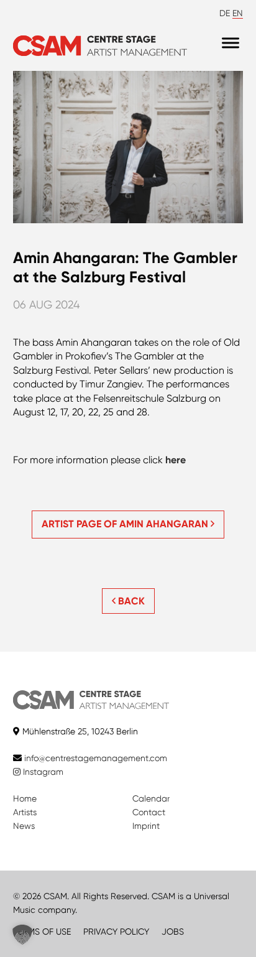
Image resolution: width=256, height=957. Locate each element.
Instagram (42, 772)
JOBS (173, 931)
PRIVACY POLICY (116, 931)
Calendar (151, 798)
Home (25, 798)
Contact (148, 812)
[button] (22, 934)
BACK (130, 601)
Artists (25, 812)
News (24, 826)
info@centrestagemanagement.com (95, 758)
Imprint (146, 826)
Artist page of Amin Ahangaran (126, 524)
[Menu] (230, 42)
